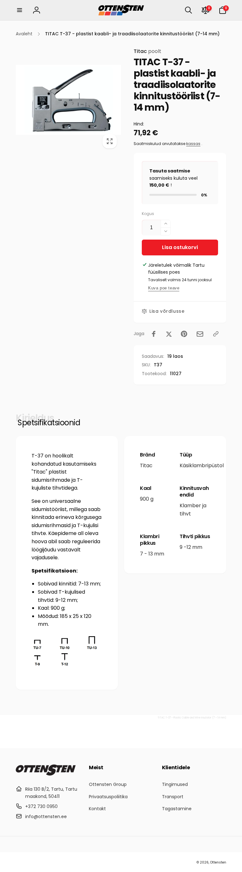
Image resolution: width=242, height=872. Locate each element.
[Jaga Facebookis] (154, 334)
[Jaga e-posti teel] (200, 334)
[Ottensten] (46, 773)
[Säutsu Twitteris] (169, 334)
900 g (146, 499)
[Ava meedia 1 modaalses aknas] (68, 100)
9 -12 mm (191, 547)
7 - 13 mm (152, 553)
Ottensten (218, 862)
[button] (19, 10)
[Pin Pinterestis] (184, 334)
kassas (193, 143)
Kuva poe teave (163, 288)
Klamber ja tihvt (193, 509)
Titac (147, 51)
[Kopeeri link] (216, 334)
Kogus (148, 214)
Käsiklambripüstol (202, 465)
